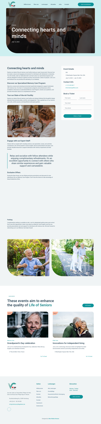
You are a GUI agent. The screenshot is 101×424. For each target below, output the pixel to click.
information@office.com (72, 87)
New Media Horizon (54, 418)
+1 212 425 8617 (70, 85)
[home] (11, 4)
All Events (88, 305)
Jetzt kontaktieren (86, 4)
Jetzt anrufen (76, 396)
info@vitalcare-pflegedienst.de (17, 404)
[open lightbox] (28, 257)
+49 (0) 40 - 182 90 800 (15, 401)
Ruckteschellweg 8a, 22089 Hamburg (19, 398)
